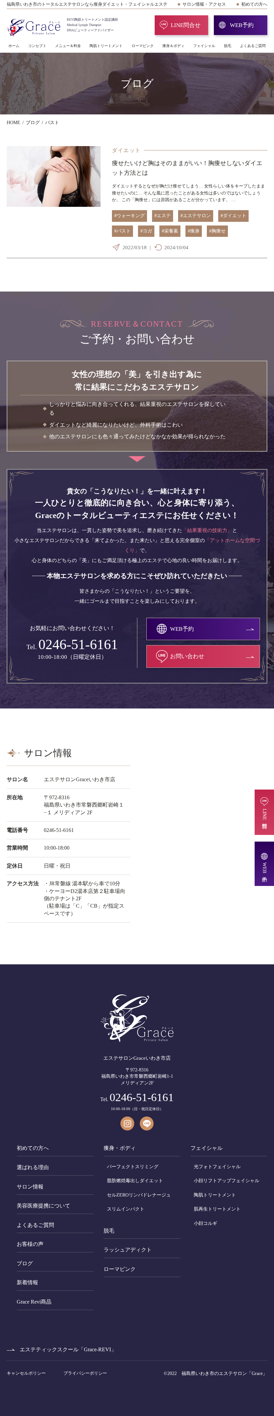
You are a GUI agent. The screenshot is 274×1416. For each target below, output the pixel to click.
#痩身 (193, 230)
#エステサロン (195, 215)
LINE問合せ (185, 25)
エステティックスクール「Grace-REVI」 (68, 1349)
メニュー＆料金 (68, 46)
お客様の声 (30, 1244)
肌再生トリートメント (217, 1209)
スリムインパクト (125, 1209)
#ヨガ (146, 230)
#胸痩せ (217, 230)
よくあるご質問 (253, 46)
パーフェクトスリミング (132, 1166)
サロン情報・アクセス (204, 4)
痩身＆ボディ (173, 46)
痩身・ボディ (120, 1148)
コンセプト (37, 46)
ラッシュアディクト (128, 1250)
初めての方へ (254, 4)
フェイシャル (204, 46)
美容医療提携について (43, 1206)
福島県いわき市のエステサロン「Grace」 (224, 1373)
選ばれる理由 (33, 1167)
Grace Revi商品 (34, 1302)
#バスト (122, 230)
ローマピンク (143, 46)
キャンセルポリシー (27, 1373)
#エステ (162, 215)
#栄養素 (170, 230)
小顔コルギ (205, 1223)
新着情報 (27, 1282)
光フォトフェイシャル (217, 1166)
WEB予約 (242, 25)
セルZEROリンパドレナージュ (139, 1195)
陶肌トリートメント (106, 46)
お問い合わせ (187, 656)
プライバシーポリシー (85, 1373)
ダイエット (126, 150)
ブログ (25, 1263)
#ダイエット (233, 215)
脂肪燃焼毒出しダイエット (135, 1180)
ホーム (13, 46)
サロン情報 (30, 1187)
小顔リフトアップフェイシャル (226, 1180)
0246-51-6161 (78, 644)
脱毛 (227, 46)
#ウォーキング (129, 215)
